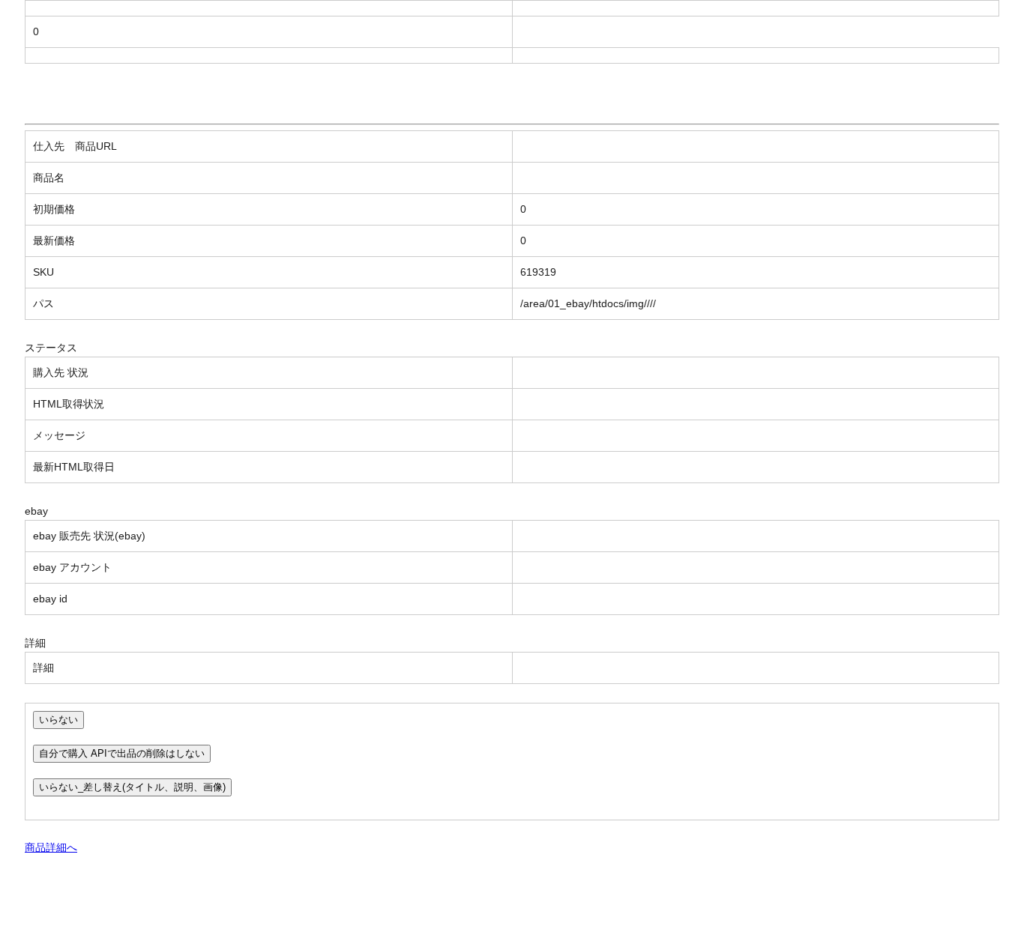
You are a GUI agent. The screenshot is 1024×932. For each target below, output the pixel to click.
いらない (58, 719)
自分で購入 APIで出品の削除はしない (122, 753)
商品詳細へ (51, 847)
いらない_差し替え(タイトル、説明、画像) (132, 787)
